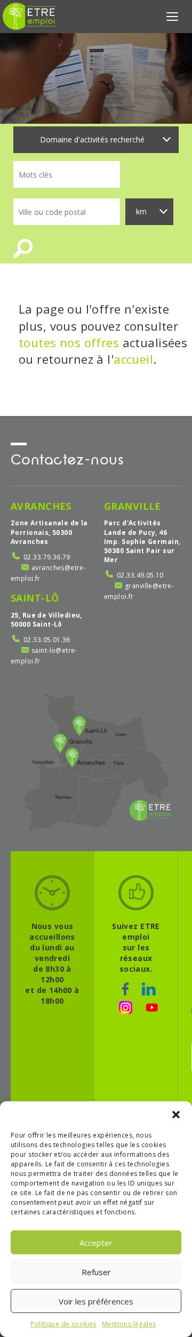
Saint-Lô (35, 597)
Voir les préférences (96, 1301)
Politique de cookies (63, 1323)
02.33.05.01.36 (46, 639)
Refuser (96, 1272)
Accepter (96, 1242)
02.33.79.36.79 (46, 557)
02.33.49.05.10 (140, 575)
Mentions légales (129, 1323)
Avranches (41, 506)
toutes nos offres (69, 342)
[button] (176, 1114)
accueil (133, 359)
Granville (132, 506)
